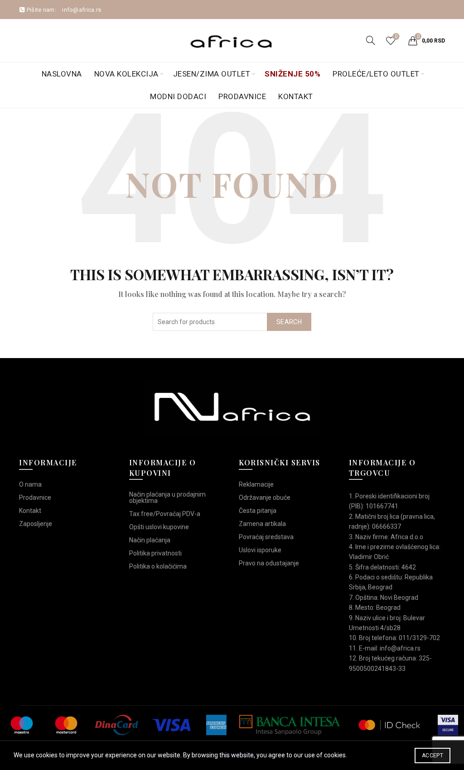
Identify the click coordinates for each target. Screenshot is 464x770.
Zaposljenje (35, 523)
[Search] (370, 40)
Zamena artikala (262, 523)
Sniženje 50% (292, 73)
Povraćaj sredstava (266, 536)
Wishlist (396, 36)
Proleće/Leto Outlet (376, 73)
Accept (432, 755)
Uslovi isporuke (260, 550)
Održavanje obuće (264, 497)
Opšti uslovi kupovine (159, 527)
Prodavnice (242, 96)
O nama (30, 484)
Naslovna (62, 73)
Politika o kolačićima (158, 566)
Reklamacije (256, 484)
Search (289, 321)
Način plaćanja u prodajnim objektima (167, 497)
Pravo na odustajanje (269, 563)
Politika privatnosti (155, 553)
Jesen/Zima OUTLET (212, 73)
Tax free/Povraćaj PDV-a (164, 513)
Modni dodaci (178, 96)
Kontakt (295, 96)
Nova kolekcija (126, 73)
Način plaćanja (149, 540)
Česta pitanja (257, 510)
